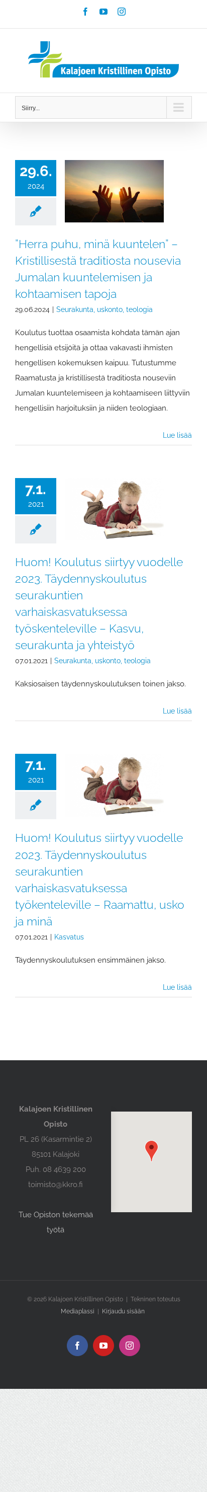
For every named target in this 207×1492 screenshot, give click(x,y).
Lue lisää (177, 435)
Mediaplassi (77, 1311)
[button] (151, 1151)
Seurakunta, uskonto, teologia (104, 309)
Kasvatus (69, 937)
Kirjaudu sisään (123, 1311)
